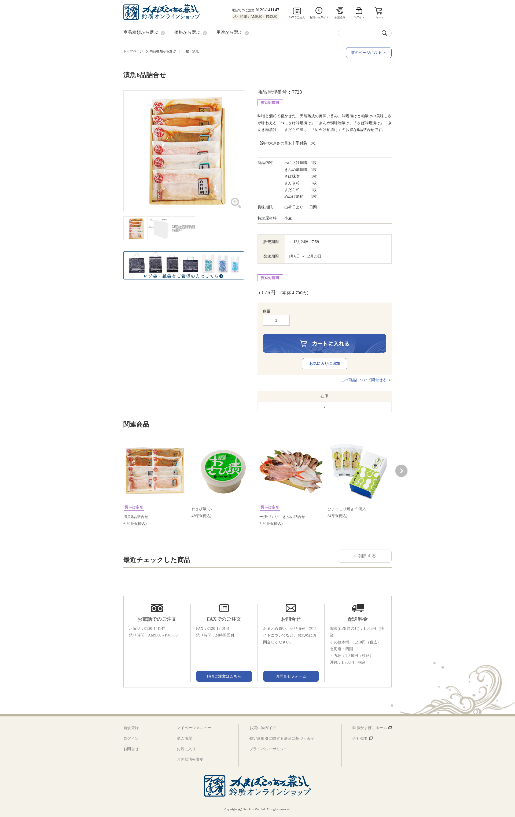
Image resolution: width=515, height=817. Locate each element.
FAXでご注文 (297, 17)
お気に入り (186, 749)
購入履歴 (184, 739)
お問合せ (131, 749)
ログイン (131, 739)
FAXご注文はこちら (224, 676)
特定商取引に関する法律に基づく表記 (282, 739)
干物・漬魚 (190, 51)
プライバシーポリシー (268, 749)
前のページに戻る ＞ (369, 53)
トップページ (133, 51)
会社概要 (360, 739)
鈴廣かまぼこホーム (369, 728)
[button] (401, 471)
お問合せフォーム (291, 676)
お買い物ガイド (319, 17)
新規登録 (339, 17)
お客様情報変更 (190, 759)
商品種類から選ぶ (163, 51)
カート (380, 17)
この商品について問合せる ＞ (366, 380)
